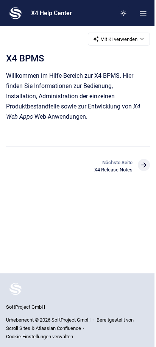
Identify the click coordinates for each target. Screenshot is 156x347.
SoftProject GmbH (25, 307)
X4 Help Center (51, 13)
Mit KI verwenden (118, 39)
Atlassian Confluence (58, 328)
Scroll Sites (18, 328)
